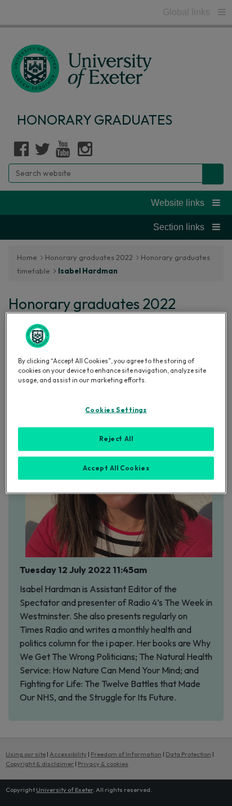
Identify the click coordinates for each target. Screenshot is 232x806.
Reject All (116, 438)
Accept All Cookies (116, 468)
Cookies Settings (115, 409)
